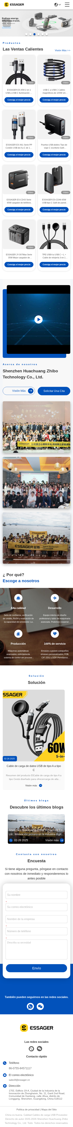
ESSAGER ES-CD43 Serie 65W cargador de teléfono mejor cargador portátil (19, 201)
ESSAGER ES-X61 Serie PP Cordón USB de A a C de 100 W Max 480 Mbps (19, 146)
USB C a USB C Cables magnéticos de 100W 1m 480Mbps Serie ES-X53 (54, 91)
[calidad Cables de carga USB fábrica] (36, 35)
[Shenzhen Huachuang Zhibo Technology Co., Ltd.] (14, 5)
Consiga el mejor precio (18, 100)
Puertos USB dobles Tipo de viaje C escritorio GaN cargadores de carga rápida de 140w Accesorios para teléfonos (54, 146)
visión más (62, 50)
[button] (26, 34)
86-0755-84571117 (20, 1068)
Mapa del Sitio (49, 1109)
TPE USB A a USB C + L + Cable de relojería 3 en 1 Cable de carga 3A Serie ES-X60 (54, 256)
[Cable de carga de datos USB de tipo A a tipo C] (34, 725)
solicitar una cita (54, 391)
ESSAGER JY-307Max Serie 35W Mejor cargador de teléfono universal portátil (19, 256)
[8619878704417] (30, 1006)
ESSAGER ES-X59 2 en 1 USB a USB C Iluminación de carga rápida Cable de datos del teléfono (19, 91)
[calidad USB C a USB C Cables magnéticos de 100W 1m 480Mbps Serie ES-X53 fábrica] (54, 69)
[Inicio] (36, 1032)
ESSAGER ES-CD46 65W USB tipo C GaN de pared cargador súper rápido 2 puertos (54, 201)
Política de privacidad (27, 1109)
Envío (36, 968)
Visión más (31, 785)
